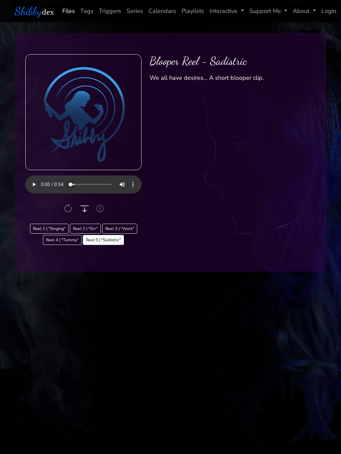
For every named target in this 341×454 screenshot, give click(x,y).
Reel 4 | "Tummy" (62, 240)
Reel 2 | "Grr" (85, 228)
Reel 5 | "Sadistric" (103, 240)
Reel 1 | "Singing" (49, 228)
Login (328, 11)
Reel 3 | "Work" (119, 228)
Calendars (162, 11)
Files (68, 11)
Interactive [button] (223, 11)
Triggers (110, 11)
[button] (68, 208)
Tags (87, 11)
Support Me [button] (265, 11)
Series (135, 11)
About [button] (301, 11)
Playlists (192, 11)
